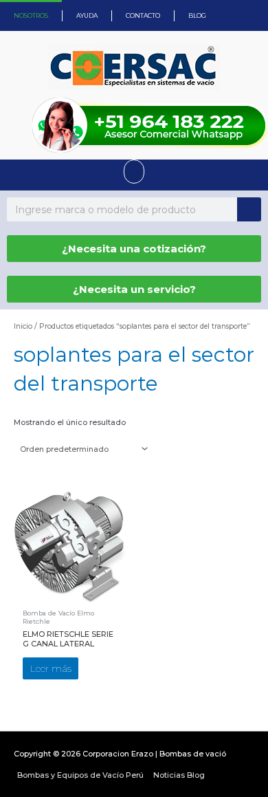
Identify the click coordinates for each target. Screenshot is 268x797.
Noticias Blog (179, 775)
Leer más (50, 668)
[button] (134, 172)
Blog (197, 15)
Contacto (143, 15)
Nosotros (31, 15)
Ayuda (87, 15)
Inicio (23, 326)
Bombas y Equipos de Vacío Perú (80, 775)
